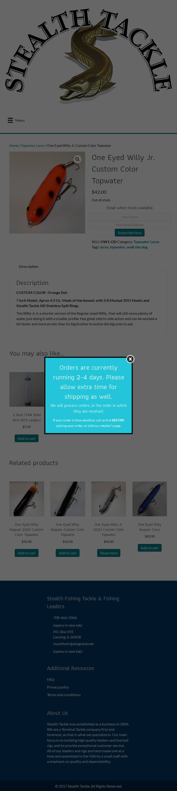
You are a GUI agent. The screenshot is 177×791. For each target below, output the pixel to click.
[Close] (130, 359)
